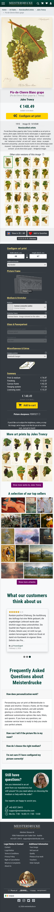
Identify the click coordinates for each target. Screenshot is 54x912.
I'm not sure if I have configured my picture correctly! (23, 756)
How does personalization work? (22, 694)
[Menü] (3, 3)
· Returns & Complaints (12, 863)
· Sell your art (33, 850)
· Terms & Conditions (11, 853)
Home (4, 10)
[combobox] (27, 265)
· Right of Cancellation (12, 860)
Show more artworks (27, 582)
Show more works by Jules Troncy (27, 485)
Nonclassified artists (26, 10)
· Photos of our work (36, 857)
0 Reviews (32, 239)
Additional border (12, 262)
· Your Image (33, 847)
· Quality (32, 853)
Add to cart (28, 405)
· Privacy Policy (9, 857)
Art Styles (12, 10)
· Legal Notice (9, 850)
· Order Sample (34, 863)
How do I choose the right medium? (23, 745)
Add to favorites (39, 233)
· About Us (7, 866)
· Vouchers (33, 860)
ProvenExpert (18, 646)
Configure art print (29, 116)
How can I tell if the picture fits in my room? (24, 735)
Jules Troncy (41, 10)
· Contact (7, 847)
